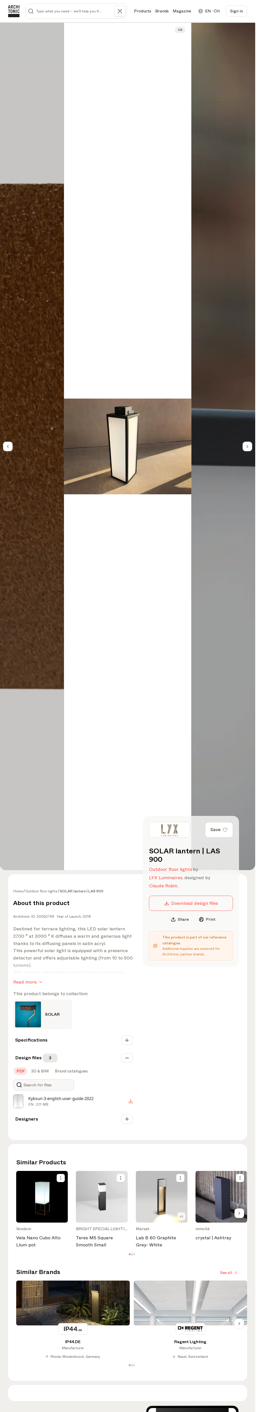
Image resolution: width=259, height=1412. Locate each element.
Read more (25, 982)
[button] (129, 1254)
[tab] (20, 1071)
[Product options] (61, 1178)
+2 (181, 1216)
